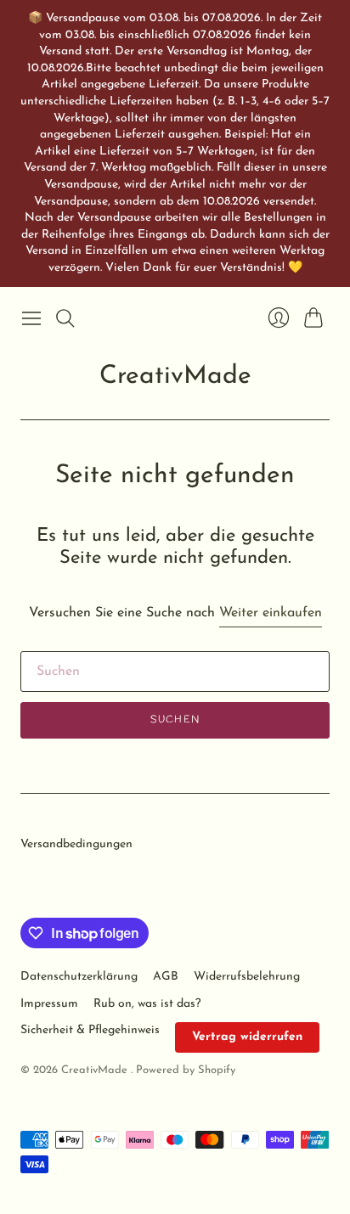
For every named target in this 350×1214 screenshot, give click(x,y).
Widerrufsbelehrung (247, 976)
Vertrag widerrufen (247, 1037)
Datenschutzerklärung (79, 976)
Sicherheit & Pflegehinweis (90, 1030)
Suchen (175, 720)
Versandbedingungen (76, 844)
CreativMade (175, 376)
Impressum (49, 1004)
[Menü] (31, 318)
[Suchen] (65, 318)
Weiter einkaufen (270, 613)
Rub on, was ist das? (146, 1004)
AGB (165, 976)
